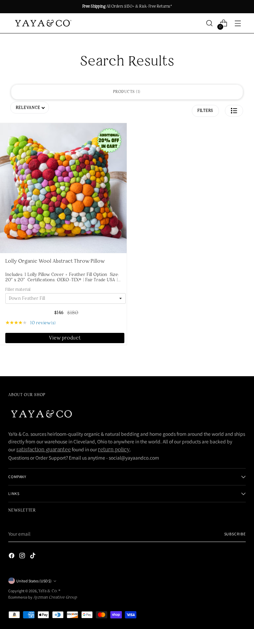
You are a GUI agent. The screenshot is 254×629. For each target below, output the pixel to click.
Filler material (17, 290)
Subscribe (235, 533)
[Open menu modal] (238, 23)
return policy (114, 450)
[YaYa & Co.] (42, 23)
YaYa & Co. (48, 591)
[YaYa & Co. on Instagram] (23, 557)
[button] (234, 110)
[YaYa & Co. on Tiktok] (33, 557)
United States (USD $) (34, 580)
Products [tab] (126, 92)
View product (65, 338)
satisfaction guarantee (43, 450)
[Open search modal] (209, 23)
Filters (205, 111)
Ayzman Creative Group (55, 598)
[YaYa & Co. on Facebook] (12, 557)
